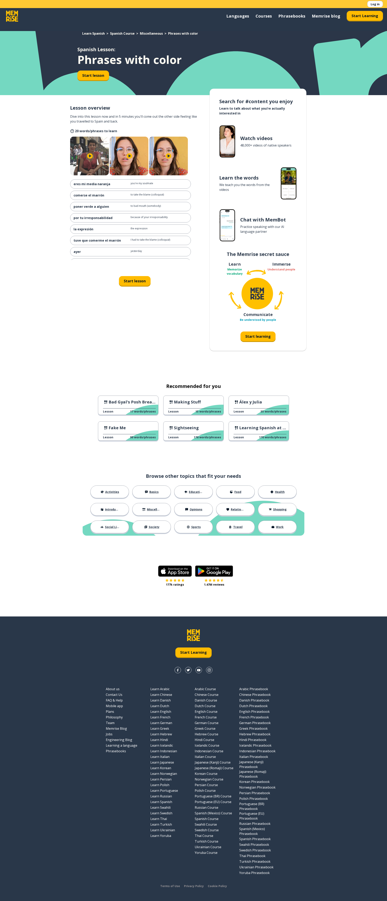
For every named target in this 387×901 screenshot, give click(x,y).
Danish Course (206, 700)
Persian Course (206, 785)
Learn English (160, 711)
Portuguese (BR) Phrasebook (251, 806)
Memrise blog (326, 16)
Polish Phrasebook (253, 798)
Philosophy (114, 717)
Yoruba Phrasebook (254, 873)
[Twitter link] (188, 670)
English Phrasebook (254, 711)
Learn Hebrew (161, 734)
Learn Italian (160, 756)
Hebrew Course (206, 734)
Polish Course (205, 790)
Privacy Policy (194, 886)
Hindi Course (204, 740)
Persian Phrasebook (254, 793)
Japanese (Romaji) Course (214, 768)
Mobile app (114, 706)
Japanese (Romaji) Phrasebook (252, 774)
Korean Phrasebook (254, 781)
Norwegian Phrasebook (257, 787)
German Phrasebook (255, 723)
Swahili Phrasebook (254, 844)
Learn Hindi (159, 740)
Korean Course (206, 773)
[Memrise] (12, 16)
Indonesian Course (209, 751)
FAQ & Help (114, 700)
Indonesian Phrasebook (257, 751)
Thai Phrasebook (252, 856)
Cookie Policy (217, 886)
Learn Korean (160, 768)
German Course (206, 723)
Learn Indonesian (163, 751)
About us (113, 689)
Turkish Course (206, 841)
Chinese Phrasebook (255, 694)
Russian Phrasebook (254, 823)
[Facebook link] (178, 670)
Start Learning (365, 15)
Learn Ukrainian (162, 830)
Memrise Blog (116, 728)
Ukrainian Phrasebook (256, 867)
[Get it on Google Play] (214, 571)
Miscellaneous (151, 33)
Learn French (160, 717)
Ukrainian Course (208, 847)
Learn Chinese (161, 694)
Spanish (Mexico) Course (213, 813)
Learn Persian (161, 779)
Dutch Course (205, 706)
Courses (264, 16)
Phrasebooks (291, 16)
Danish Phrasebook (254, 700)
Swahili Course (206, 824)
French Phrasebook (254, 717)
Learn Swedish (161, 813)
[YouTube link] (199, 670)
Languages (237, 16)
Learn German (161, 723)
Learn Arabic (160, 689)
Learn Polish (159, 785)
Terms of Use (170, 886)
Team (110, 723)
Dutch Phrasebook (253, 706)
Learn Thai (158, 819)
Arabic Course (205, 689)
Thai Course (204, 835)
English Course (206, 711)
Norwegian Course (209, 779)
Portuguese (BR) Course (213, 796)
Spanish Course (122, 33)
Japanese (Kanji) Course (213, 762)
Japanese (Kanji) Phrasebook (251, 764)
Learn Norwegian (163, 773)
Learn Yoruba (160, 835)
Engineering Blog (119, 740)
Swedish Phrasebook (255, 850)
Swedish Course (207, 830)
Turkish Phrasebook (254, 861)
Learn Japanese (162, 762)
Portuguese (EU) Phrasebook (251, 816)
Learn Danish (160, 700)
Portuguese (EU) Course (213, 802)
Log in (375, 4)
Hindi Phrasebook (252, 740)
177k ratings (175, 584)
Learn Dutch (159, 706)
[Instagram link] (209, 670)
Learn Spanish (93, 33)
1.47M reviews (214, 584)
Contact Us (114, 694)
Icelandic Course (207, 745)
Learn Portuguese (164, 790)
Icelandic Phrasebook (255, 745)
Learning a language (121, 745)
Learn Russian (161, 796)
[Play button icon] (90, 156)
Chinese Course (206, 694)
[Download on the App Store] (175, 571)
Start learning (258, 336)
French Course (206, 717)
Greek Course (205, 728)
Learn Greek (159, 728)
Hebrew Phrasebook (254, 734)
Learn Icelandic (161, 745)
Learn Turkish (161, 824)
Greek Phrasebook (253, 728)
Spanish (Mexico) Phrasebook (252, 831)
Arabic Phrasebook (253, 689)
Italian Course (205, 756)
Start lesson (93, 75)
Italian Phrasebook (253, 756)
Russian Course (206, 807)
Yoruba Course (206, 852)
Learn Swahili (160, 807)
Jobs (109, 734)
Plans (110, 711)
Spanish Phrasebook (255, 839)
